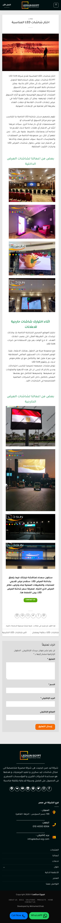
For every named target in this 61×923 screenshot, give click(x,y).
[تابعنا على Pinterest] (33, 788)
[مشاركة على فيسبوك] (38, 615)
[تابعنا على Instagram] (43, 788)
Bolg (21, 900)
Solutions (30, 900)
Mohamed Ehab (37, 907)
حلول (56, 867)
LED (27, 117)
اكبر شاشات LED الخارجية (14, 633)
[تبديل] (4, 867)
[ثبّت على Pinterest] (22, 615)
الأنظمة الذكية (52, 873)
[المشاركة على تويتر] (33, 615)
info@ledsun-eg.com (38, 839)
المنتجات (54, 850)
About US (13, 900)
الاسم (52, 685)
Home (50, 900)
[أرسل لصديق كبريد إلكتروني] (27, 615)
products (41, 900)
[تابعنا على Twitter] (38, 788)
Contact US (30, 902)
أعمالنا (55, 856)
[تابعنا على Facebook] (49, 788)
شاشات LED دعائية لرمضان (45, 633)
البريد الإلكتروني (48, 698)
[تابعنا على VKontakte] (17, 788)
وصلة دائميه (11, 626)
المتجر (56, 878)
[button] (56, 5)
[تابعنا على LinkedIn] (27, 788)
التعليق (51, 659)
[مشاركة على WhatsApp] (43, 615)
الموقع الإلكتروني (47, 712)
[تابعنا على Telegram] (11, 788)
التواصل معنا (52, 884)
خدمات (55, 861)
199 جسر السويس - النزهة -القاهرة (32, 814)
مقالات (30, 19)
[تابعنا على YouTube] (22, 788)
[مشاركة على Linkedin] (17, 615)
